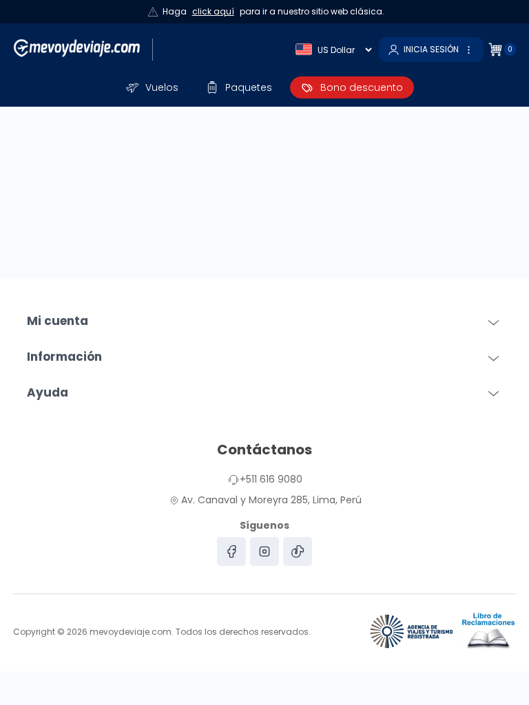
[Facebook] (231, 551)
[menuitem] (152, 87)
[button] (152, 87)
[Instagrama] (264, 551)
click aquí (213, 11)
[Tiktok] (297, 551)
